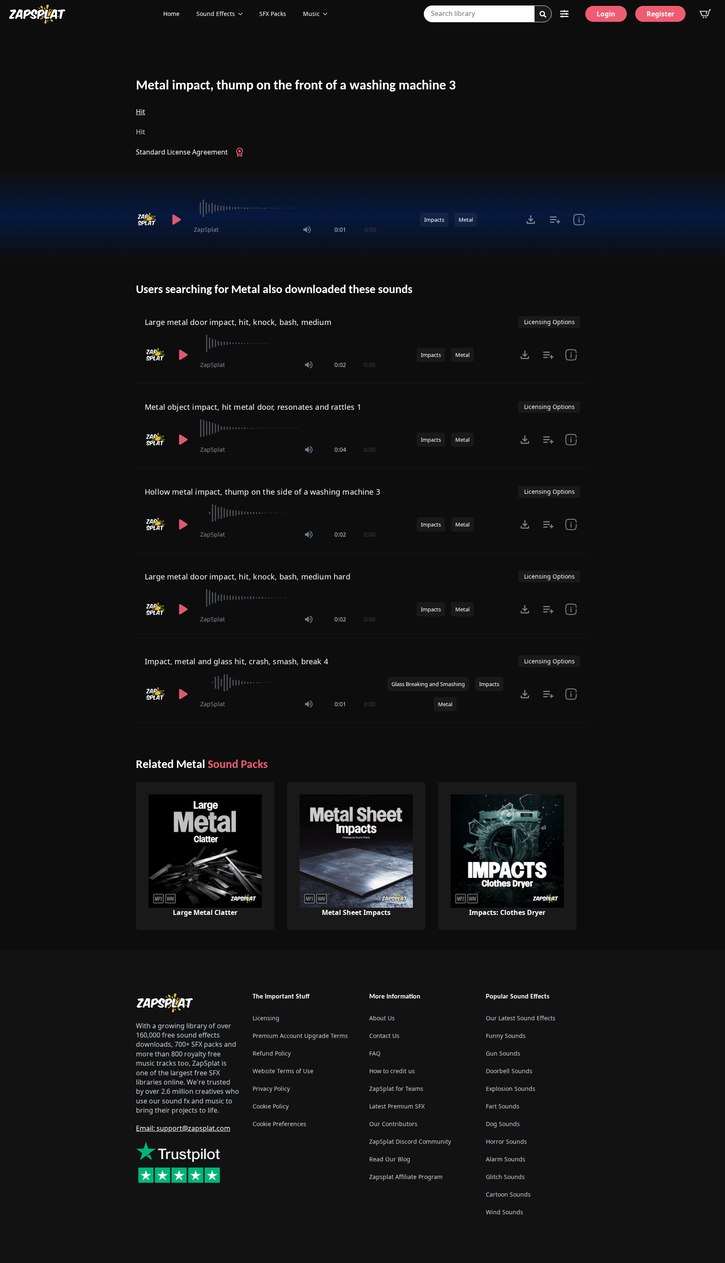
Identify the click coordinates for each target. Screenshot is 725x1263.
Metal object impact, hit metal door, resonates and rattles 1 (253, 407)
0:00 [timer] (370, 229)
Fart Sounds (502, 1106)
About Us (382, 1018)
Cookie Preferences (279, 1124)
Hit (140, 111)
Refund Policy (272, 1053)
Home (171, 14)
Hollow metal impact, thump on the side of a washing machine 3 (262, 492)
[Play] (176, 220)
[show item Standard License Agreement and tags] (579, 220)
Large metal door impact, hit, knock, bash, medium (238, 322)
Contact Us (384, 1036)
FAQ (375, 1053)
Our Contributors (393, 1124)
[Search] (543, 14)
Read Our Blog (389, 1159)
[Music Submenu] (328, 14)
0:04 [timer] (340, 449)
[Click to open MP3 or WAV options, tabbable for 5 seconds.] (531, 220)
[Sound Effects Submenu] (243, 14)
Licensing (266, 1018)
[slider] (285, 208)
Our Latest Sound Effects (520, 1018)
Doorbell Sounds (509, 1071)
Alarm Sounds (505, 1159)
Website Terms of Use (283, 1071)
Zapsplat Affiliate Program (406, 1177)
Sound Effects (215, 14)
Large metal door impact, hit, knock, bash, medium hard (247, 576)
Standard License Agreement (182, 152)
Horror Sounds (506, 1141)
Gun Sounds (503, 1053)
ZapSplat (206, 229)
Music (311, 14)
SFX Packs (272, 14)
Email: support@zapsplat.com (183, 1128)
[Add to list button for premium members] (555, 220)
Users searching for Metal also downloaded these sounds (274, 290)
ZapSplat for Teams (396, 1089)
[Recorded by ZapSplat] (147, 220)
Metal (466, 219)
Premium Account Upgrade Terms (300, 1036)
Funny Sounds (506, 1036)
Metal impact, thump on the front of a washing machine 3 (296, 86)
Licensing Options (549, 322)
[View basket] (705, 14)
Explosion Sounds (510, 1089)
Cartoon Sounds (508, 1194)
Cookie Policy (271, 1106)
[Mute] (307, 229)
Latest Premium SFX (397, 1106)
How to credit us (392, 1071)
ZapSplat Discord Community (410, 1141)
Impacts (434, 219)
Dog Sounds (503, 1124)
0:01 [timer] (340, 229)
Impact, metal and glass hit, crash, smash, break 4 (236, 661)
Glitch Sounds (505, 1177)
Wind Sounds (504, 1212)
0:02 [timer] (340, 365)
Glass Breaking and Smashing (428, 684)
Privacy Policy (271, 1089)
